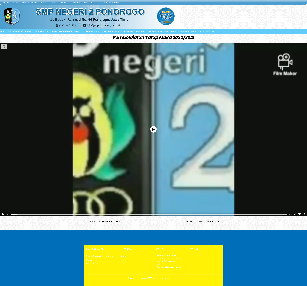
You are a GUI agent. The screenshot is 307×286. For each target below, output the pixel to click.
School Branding (93, 264)
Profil (15, 2)
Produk (54, 2)
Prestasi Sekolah (29, 2)
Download (75, 2)
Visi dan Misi (91, 260)
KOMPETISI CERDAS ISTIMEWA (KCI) (201, 221)
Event (123, 256)
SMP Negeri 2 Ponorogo (138, 278)
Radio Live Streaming (112, 2)
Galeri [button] (63, 2)
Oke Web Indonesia (171, 278)
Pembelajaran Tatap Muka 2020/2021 (153, 37)
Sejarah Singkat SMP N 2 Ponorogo (101, 256)
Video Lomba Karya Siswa (132, 264)
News (43, 2)
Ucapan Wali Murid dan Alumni (104, 221)
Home (6, 2)
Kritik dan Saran (91, 2)
